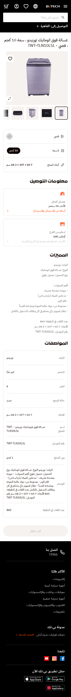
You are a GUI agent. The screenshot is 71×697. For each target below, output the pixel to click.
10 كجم (13, 150)
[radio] (9, 136)
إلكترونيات (59, 579)
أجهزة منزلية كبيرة (55, 586)
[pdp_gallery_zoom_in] (9, 99)
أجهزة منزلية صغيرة (54, 599)
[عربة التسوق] (6, 6)
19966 (53, 554)
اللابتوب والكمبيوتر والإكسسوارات (45, 605)
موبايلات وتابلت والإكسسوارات (47, 592)
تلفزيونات (59, 612)
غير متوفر (35, 531)
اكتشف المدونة (26, 635)
